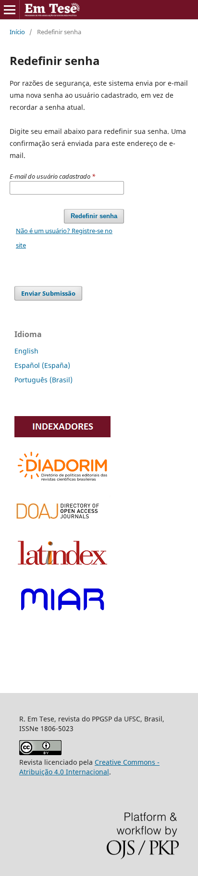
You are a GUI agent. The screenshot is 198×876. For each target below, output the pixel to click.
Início (17, 31)
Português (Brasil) (43, 379)
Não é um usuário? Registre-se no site (64, 237)
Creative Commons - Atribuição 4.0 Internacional (89, 767)
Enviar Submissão (48, 293)
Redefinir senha (94, 216)
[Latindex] (62, 567)
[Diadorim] (62, 482)
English (26, 350)
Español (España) (42, 365)
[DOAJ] (62, 522)
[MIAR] (62, 615)
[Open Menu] (9, 9)
